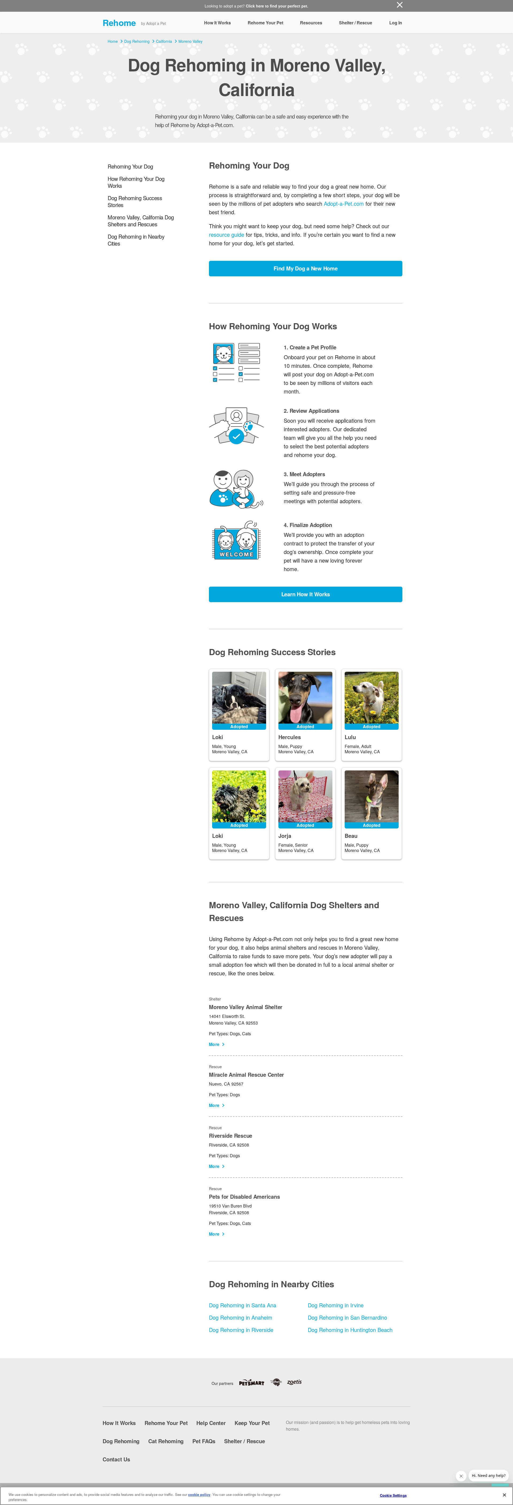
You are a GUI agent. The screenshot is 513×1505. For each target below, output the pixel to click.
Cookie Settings (393, 1495)
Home (113, 41)
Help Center (211, 1423)
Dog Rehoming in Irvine (336, 1305)
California (164, 41)
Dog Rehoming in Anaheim (240, 1317)
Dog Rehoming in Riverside (241, 1330)
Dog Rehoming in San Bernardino (347, 1317)
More (214, 1044)
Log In (395, 23)
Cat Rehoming (166, 1441)
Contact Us (116, 1459)
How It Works (217, 23)
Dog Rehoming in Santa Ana (242, 1305)
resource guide (226, 234)
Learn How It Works (305, 594)
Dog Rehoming (137, 41)
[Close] (504, 1495)
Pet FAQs (203, 1441)
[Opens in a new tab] (254, 1382)
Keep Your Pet (252, 1423)
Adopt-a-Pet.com (344, 203)
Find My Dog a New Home (306, 268)
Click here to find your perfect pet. (277, 6)
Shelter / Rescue (355, 23)
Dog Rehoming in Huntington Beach (350, 1330)
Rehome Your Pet (265, 23)
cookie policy (199, 1494)
